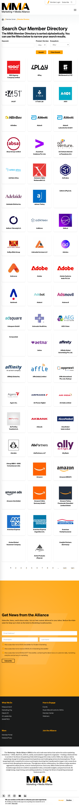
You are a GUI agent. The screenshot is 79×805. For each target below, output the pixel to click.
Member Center (11, 19)
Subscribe (65, 2)
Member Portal (7, 734)
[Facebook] (9, 796)
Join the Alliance (49, 730)
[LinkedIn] (25, 796)
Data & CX (5, 713)
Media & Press (7, 737)
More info (14, 803)
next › (65, 567)
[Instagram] (14, 796)
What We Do (7, 702)
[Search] (72, 2)
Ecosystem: (54, 41)
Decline (69, 800)
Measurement (7, 706)
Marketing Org (7, 710)
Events (45, 706)
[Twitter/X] (4, 796)
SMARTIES (5, 719)
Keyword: (5, 41)
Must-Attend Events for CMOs (53, 710)
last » (72, 567)
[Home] (3, 19)
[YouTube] (20, 796)
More (4, 730)
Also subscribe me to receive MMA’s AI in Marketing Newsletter (26, 648)
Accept (61, 800)
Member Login (55, 2)
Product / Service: (42, 41)
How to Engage (49, 702)
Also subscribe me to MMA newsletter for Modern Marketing (25, 644)
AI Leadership (7, 716)
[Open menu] (75, 10)
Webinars (46, 716)
